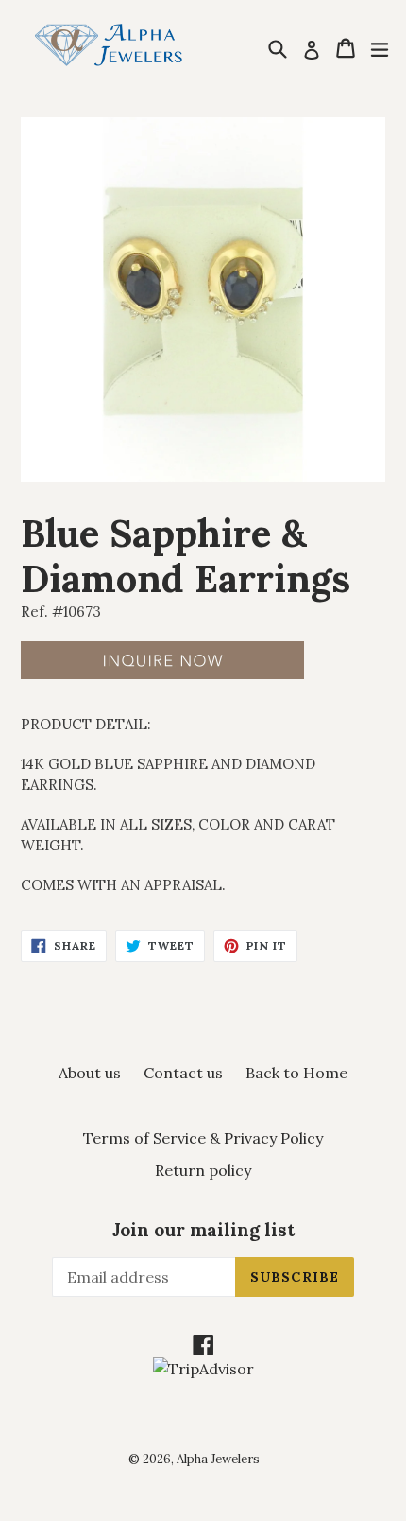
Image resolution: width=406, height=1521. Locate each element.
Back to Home (296, 1072)
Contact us (183, 1072)
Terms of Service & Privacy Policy (203, 1137)
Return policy (203, 1170)
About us (90, 1072)
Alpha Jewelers (218, 1459)
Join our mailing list (203, 1230)
